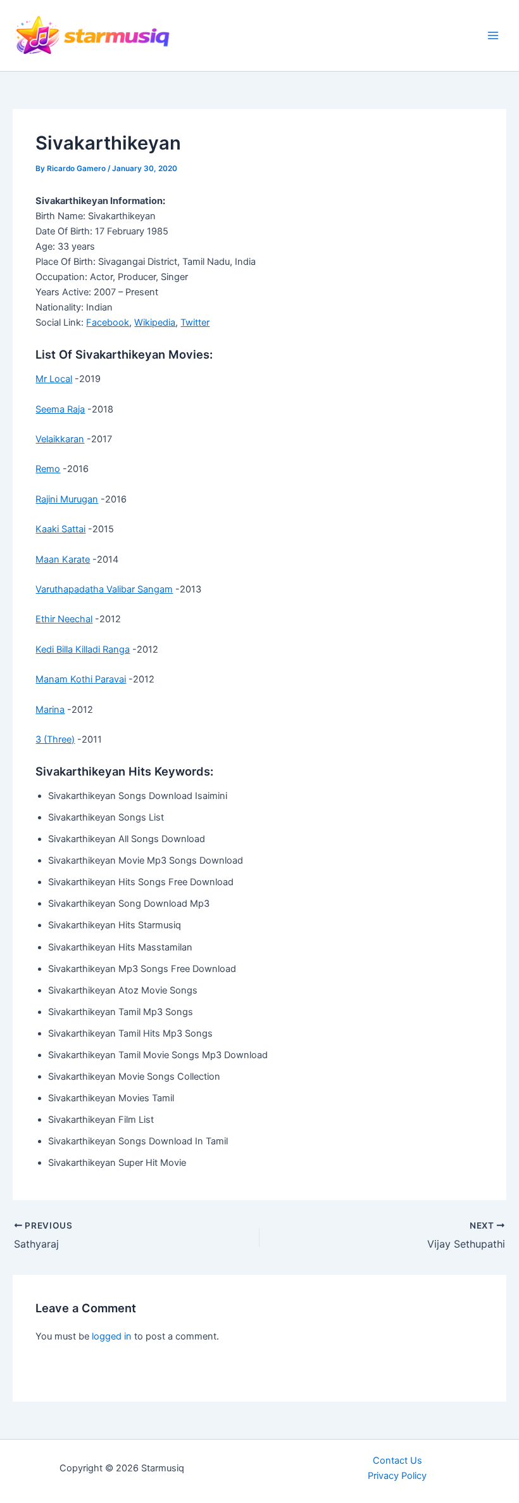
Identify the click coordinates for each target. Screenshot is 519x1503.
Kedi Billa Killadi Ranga (82, 649)
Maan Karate (62, 559)
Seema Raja (60, 409)
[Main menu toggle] (493, 35)
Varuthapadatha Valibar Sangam (104, 589)
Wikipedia (154, 322)
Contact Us (397, 1460)
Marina (50, 709)
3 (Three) (55, 739)
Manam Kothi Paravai (80, 679)
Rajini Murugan (66, 499)
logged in (112, 1336)
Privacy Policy (397, 1475)
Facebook (107, 322)
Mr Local (53, 379)
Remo (47, 469)
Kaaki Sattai (60, 529)
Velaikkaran (59, 439)
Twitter (194, 322)
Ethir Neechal (63, 619)
